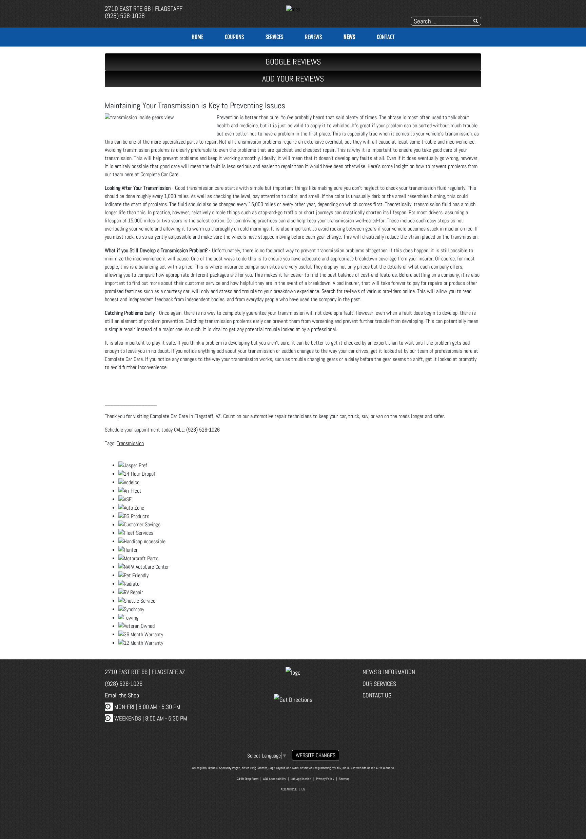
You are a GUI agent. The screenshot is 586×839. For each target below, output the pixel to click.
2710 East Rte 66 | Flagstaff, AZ (145, 672)
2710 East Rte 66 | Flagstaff (143, 8)
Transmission (130, 443)
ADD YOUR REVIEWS (293, 78)
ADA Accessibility (274, 779)
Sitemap (344, 779)
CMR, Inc (341, 768)
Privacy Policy (325, 779)
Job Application (301, 779)
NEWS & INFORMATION (389, 672)
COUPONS (234, 37)
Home (197, 37)
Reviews (313, 37)
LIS (303, 789)
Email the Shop (122, 695)
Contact (386, 37)
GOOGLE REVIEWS (293, 61)
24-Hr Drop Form (247, 779)
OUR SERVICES (379, 684)
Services (274, 37)
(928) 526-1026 (125, 16)
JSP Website (358, 768)
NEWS (349, 37)
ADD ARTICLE (289, 789)
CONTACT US (377, 695)
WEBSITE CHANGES (315, 755)
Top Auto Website (382, 768)
